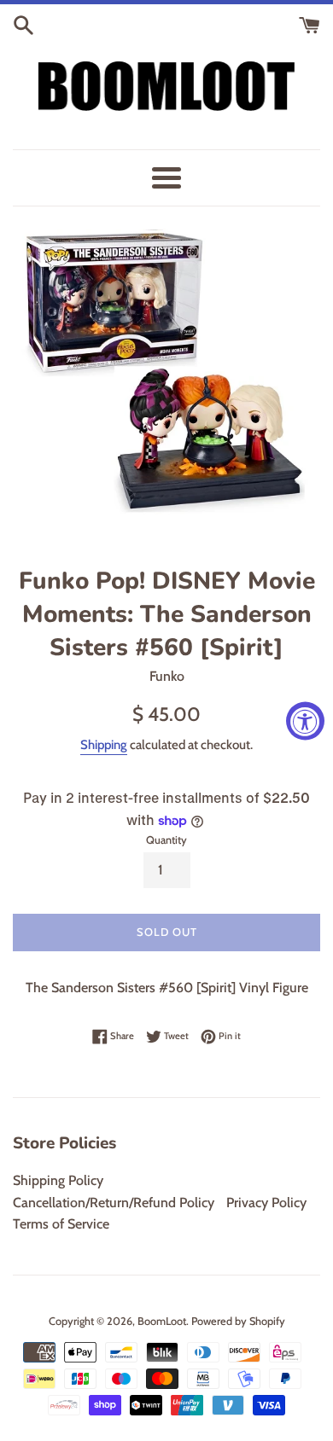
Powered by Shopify (238, 1321)
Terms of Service (61, 1224)
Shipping (103, 744)
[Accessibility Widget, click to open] (305, 720)
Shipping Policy (58, 1180)
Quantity (166, 840)
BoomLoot (161, 1321)
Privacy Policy (266, 1202)
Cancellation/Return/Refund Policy (113, 1202)
